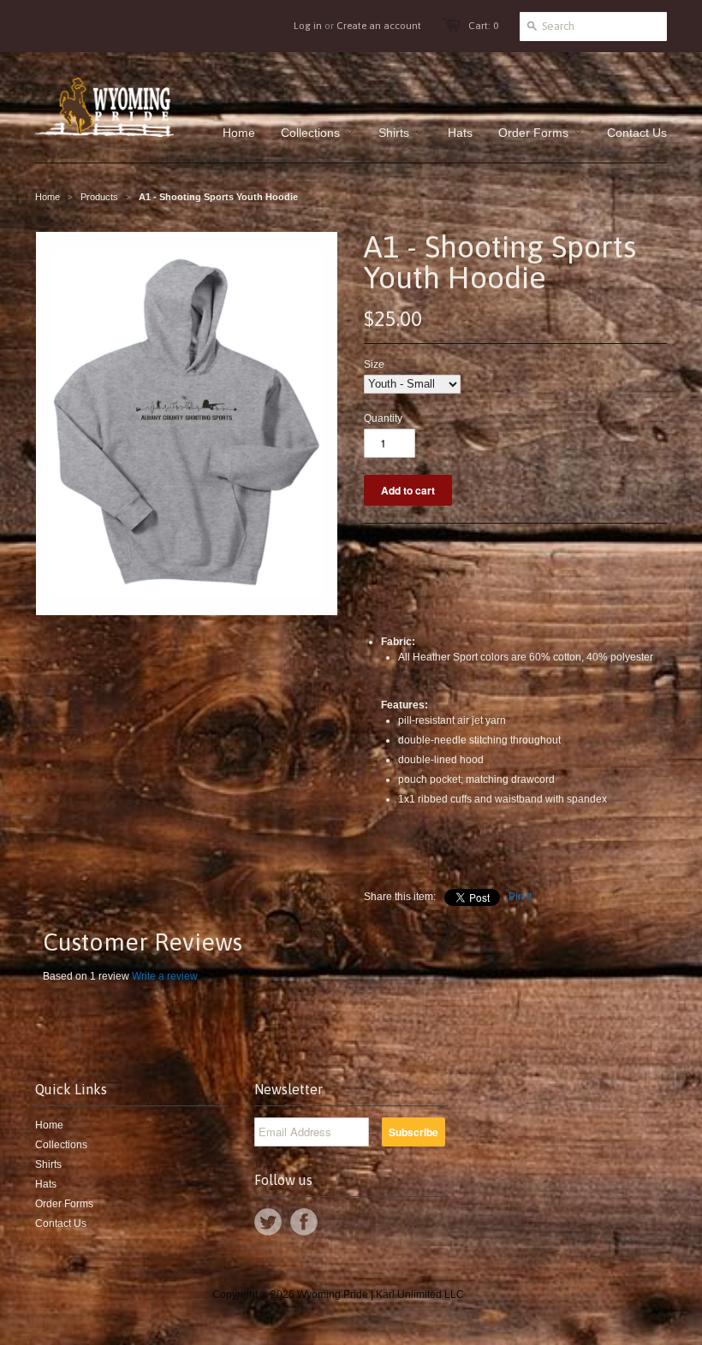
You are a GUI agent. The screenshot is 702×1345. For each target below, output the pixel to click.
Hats (46, 1184)
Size (374, 364)
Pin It (520, 897)
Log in (308, 26)
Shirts (48, 1164)
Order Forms (64, 1204)
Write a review (165, 976)
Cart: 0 (483, 26)
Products (99, 197)
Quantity (383, 418)
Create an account (378, 26)
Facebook (304, 1221)
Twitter (268, 1221)
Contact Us (60, 1223)
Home (49, 1125)
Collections (61, 1145)
